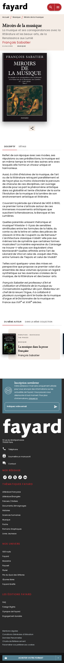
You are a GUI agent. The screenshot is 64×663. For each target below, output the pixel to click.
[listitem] (4, 477)
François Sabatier (16, 42)
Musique (16, 17)
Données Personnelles (12, 638)
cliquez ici (33, 398)
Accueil (5, 17)
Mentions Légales (10, 631)
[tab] (9, 146)
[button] (21, 46)
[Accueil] (14, 7)
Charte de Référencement (14, 641)
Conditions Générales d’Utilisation (17, 634)
